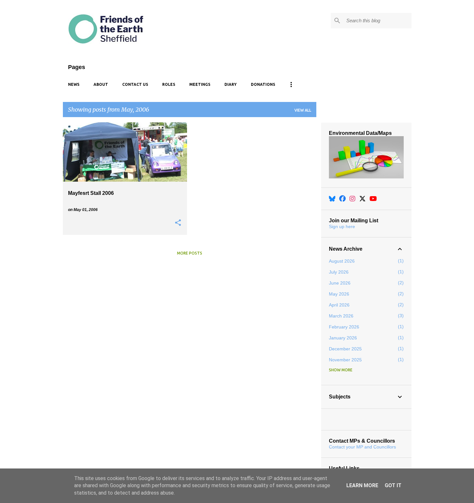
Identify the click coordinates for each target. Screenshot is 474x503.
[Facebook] (342, 199)
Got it (393, 485)
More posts (189, 253)
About (101, 84)
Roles (168, 84)
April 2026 (339, 304)
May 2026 (339, 294)
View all (302, 110)
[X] (362, 199)
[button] (178, 223)
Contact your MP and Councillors (362, 446)
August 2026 (342, 261)
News (73, 84)
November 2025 (345, 359)
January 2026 (343, 337)
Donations (263, 84)
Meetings (199, 84)
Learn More (362, 485)
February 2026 (344, 326)
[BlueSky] (332, 199)
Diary (230, 84)
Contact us (135, 84)
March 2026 (341, 315)
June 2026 (340, 283)
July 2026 (339, 272)
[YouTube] (373, 199)
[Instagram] (352, 199)
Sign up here (342, 226)
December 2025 (345, 348)
